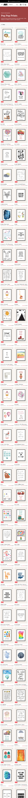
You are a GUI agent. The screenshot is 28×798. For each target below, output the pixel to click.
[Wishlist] (23, 5)
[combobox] (13, 4)
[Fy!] (5, 5)
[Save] (12, 28)
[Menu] (2, 4)
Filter (3, 24)
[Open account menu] (20, 5)
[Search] (17, 4)
